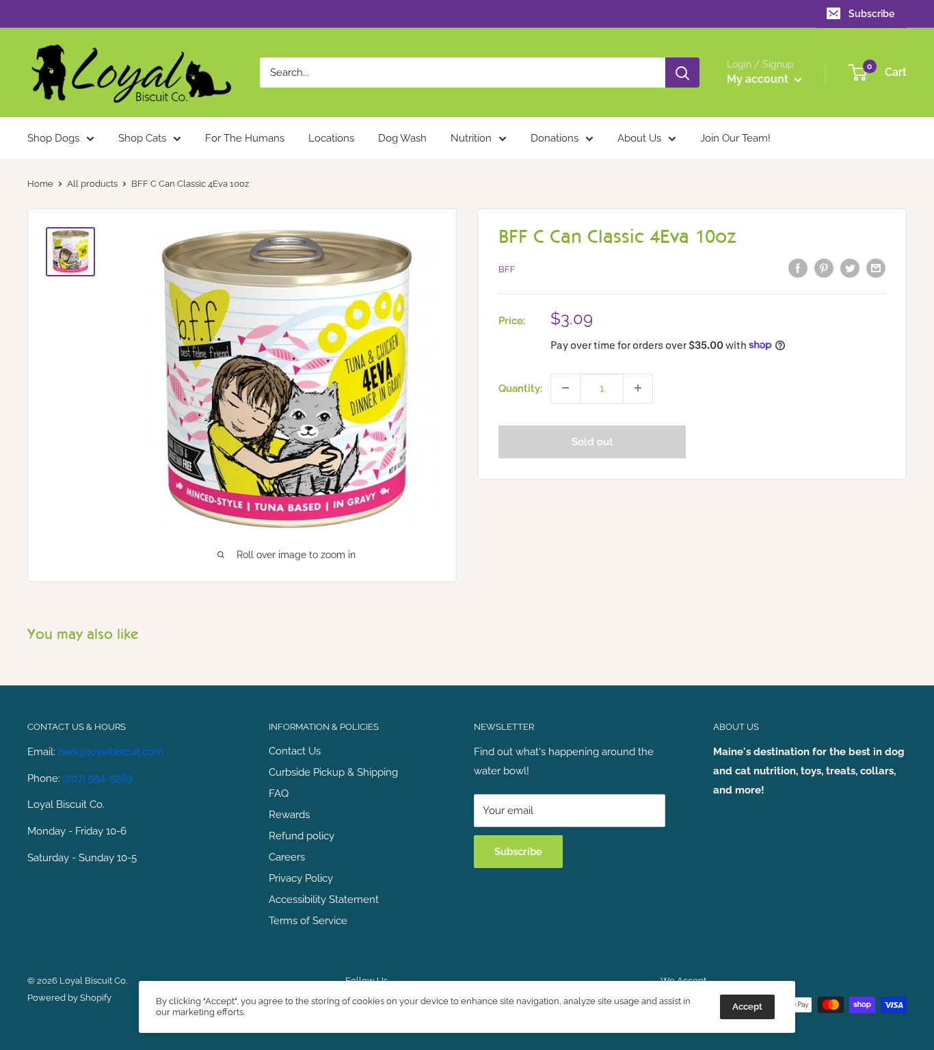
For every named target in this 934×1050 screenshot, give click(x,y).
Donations (554, 138)
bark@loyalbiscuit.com (110, 752)
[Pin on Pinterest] (823, 268)
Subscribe (871, 13)
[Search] (682, 72)
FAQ (279, 793)
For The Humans (244, 138)
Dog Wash (402, 138)
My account (759, 79)
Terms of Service (308, 921)
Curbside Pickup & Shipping (333, 772)
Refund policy (301, 836)
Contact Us (295, 751)
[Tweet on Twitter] (849, 268)
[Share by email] (875, 268)
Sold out (592, 441)
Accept (747, 1006)
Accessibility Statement (324, 899)
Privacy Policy (301, 878)
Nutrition (471, 138)
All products (92, 184)
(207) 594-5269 (98, 778)
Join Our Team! (735, 138)
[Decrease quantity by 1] (565, 387)
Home (40, 184)
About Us (639, 138)
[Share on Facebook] (798, 268)
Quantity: (520, 388)
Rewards (289, 815)
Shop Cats (142, 138)
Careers (287, 857)
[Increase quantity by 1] (638, 387)
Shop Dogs (53, 138)
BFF (507, 269)
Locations (331, 138)
